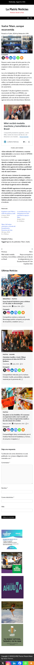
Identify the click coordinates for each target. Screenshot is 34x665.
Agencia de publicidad (13, 242)
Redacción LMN (24, 33)
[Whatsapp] (18, 57)
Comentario (5, 463)
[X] (3, 57)
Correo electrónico (7, 497)
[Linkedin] (10, 57)
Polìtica (10, 239)
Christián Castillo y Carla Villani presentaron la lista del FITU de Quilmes (14, 359)
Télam (23, 242)
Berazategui (6, 299)
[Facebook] (14, 57)
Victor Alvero (6, 364)
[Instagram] (7, 57)
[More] (21, 57)
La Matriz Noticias (17, 9)
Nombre (4, 488)
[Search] (31, 18)
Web (2, 507)
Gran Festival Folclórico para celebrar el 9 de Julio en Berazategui (16, 302)
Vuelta (28, 242)
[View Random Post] (27, 18)
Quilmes (11, 354)
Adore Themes (8, 658)
